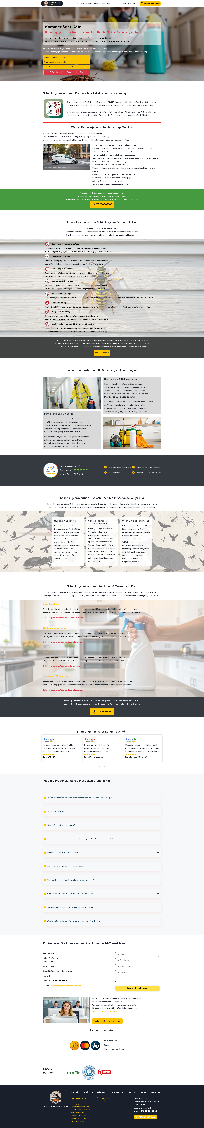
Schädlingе (88, 1092)
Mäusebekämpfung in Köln (55, 62)
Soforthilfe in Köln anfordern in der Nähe (66, 72)
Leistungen (97, 3)
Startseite (80, 3)
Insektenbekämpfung (78, 1101)
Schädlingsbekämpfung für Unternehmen (61, 666)
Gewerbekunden (103, 1098)
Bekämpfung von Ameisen (80, 1109)
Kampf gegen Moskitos (79, 1104)
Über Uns (117, 3)
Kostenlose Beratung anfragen (107, 1021)
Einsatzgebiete (107, 3)
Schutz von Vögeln (77, 1112)
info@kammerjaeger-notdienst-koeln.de (65, 986)
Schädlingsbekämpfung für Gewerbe (59, 67)
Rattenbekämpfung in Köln (55, 57)
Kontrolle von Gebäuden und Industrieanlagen (79, 1119)
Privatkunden (102, 1101)
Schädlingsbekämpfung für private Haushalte (63, 618)
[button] (99, 766)
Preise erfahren (102, 353)
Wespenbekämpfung (78, 1115)
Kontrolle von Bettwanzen (80, 1107)
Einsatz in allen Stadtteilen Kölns (105, 1011)
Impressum (131, 3)
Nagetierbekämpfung (78, 1098)
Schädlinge (89, 3)
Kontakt (124, 3)
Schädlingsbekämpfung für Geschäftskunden (63, 642)
